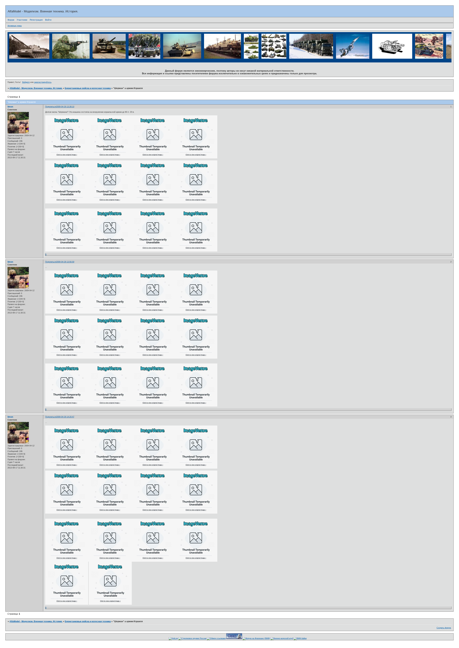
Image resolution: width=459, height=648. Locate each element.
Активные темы (15, 26)
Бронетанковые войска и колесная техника (88, 88)
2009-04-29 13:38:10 (65, 106)
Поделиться (50, 106)
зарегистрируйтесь (42, 82)
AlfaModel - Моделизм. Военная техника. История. (36, 88)
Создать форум (444, 628)
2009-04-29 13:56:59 (65, 262)
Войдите (26, 82)
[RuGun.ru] (192, 638)
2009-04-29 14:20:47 (65, 417)
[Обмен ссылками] (216, 638)
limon (10, 106)
